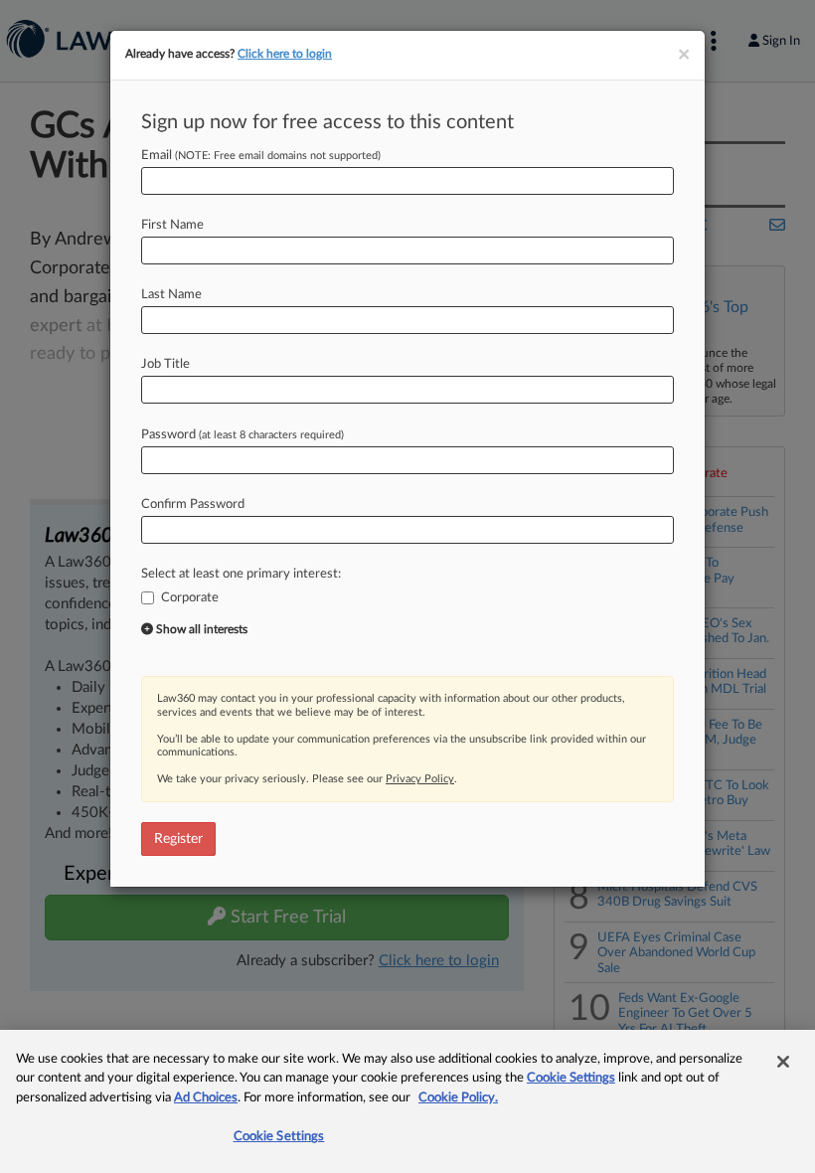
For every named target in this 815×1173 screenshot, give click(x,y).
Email (261, 155)
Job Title (165, 364)
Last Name (171, 294)
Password (242, 434)
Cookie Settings (571, 1078)
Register (178, 839)
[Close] (783, 1062)
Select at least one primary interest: (241, 574)
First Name (172, 225)
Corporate (190, 597)
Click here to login (285, 54)
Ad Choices (206, 1097)
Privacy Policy (420, 778)
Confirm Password (192, 504)
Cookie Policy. (458, 1097)
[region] (407, 1101)
